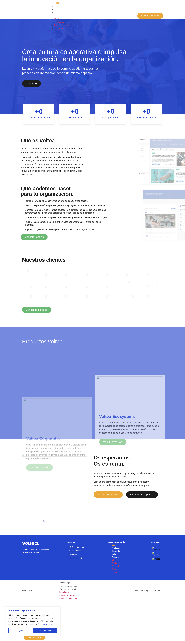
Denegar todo (20, 630)
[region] (32, 621)
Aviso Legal (65, 583)
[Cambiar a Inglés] (156, 559)
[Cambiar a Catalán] (156, 548)
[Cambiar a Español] (156, 554)
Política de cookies (68, 586)
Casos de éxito (63, 9)
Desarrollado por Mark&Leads (148, 591)
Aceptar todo (45, 630)
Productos (60, 6)
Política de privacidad (69, 589)
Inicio (58, 3)
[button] (91, 15)
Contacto (60, 12)
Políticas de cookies (46, 624)
